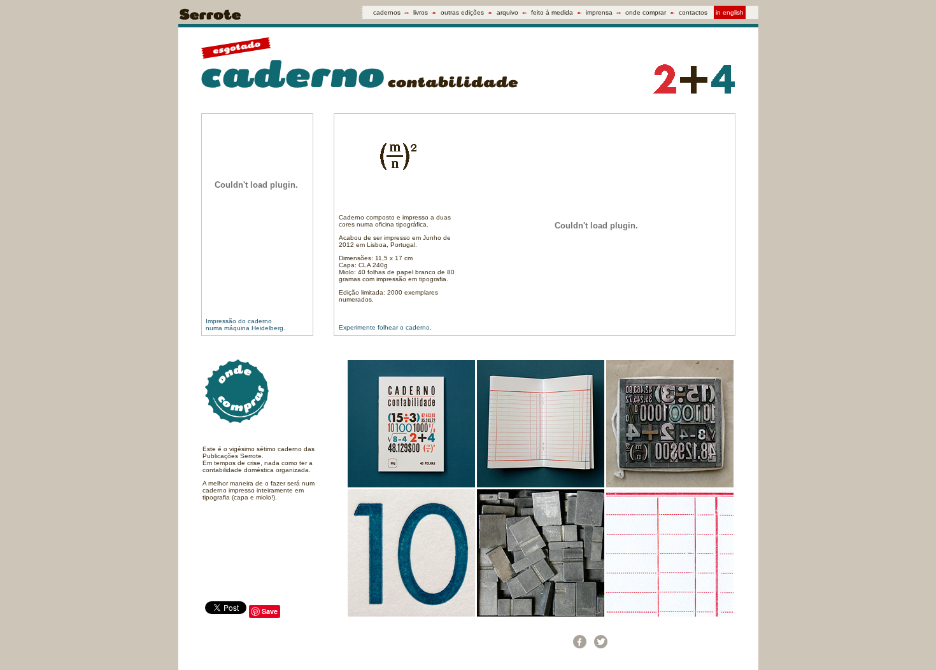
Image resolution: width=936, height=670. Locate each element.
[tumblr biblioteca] (684, 641)
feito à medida (552, 12)
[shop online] (727, 641)
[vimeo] (663, 641)
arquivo (507, 12)
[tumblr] (621, 641)
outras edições (462, 12)
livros (420, 12)
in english (730, 12)
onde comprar (645, 12)
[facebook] (579, 641)
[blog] (706, 641)
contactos (693, 12)
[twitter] (600, 641)
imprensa (599, 12)
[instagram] (642, 641)
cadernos (387, 12)
